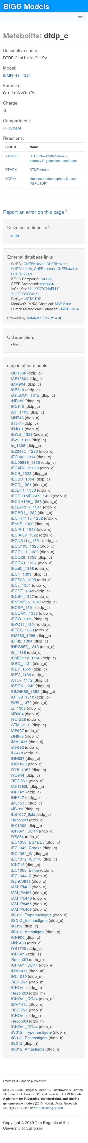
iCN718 (18, 864)
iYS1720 (19, 948)
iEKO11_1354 (24, 624)
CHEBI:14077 (56, 263)
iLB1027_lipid (23, 814)
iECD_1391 (22, 484)
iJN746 (18, 417)
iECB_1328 (22, 473)
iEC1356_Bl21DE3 (28, 842)
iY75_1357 (21, 769)
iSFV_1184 (21, 674)
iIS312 (17, 925)
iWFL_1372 (22, 702)
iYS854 (18, 836)
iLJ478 (17, 752)
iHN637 (18, 758)
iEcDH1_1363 (24, 490)
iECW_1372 (22, 618)
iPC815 (18, 406)
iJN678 (18, 736)
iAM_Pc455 (22, 903)
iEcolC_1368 (23, 568)
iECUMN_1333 (25, 613)
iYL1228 (19, 719)
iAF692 (18, 747)
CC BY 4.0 (52, 317)
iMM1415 (20, 741)
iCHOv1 (18, 791)
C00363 (46, 278)
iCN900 (18, 937)
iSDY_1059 (21, 669)
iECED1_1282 (24, 512)
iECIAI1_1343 (24, 529)
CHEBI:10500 (34, 263)
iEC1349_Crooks (27, 847)
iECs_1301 (21, 585)
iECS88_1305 (24, 579)
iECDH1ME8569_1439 (32, 495)
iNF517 (18, 797)
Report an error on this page (34, 211)
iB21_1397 (21, 439)
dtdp (15, 235)
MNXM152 (63, 303)
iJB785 (18, 808)
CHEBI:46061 (67, 268)
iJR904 (18, 713)
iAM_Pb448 (22, 898)
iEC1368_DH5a (25, 870)
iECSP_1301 (23, 607)
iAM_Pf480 (21, 886)
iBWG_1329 (22, 434)
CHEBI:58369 (21, 273)
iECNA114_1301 (26, 540)
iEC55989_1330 (26, 462)
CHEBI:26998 (44, 268)
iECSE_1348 (23, 590)
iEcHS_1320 (23, 523)
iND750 (18, 400)
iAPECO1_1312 (26, 395)
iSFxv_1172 (22, 680)
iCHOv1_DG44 (25, 831)
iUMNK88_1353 (26, 691)
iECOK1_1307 (24, 562)
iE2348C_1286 (25, 451)
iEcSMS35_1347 (26, 601)
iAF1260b (20, 786)
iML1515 (19, 803)
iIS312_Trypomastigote (32, 914)
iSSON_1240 (23, 685)
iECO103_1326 (25, 546)
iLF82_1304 (22, 641)
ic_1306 (18, 445)
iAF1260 (19, 378)
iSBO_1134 (22, 663)
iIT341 (17, 423)
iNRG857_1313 (25, 646)
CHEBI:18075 (21, 268)
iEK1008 (19, 825)
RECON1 (20, 780)
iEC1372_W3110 (27, 859)
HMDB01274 (69, 308)
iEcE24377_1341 (27, 507)
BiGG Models (26, 6)
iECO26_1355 (24, 557)
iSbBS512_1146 (26, 657)
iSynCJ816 (21, 881)
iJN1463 (19, 942)
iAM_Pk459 (22, 909)
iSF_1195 (20, 412)
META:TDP (32, 298)
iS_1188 (19, 652)
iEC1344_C (22, 875)
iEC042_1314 (24, 456)
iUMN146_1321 (17, 75)
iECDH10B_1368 (27, 501)
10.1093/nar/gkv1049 (49, 1108)
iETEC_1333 (23, 629)
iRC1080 (19, 763)
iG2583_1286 (23, 635)
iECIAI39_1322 (25, 535)
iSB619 (18, 389)
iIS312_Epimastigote (30, 920)
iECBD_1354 (23, 479)
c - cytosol (12, 128)
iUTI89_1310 (23, 697)
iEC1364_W (22, 853)
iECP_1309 (22, 574)
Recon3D (20, 819)
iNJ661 (18, 428)
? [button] (67, 211)
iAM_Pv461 (22, 892)
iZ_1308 (19, 708)
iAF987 (18, 730)
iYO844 (18, 775)
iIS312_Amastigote (28, 931)
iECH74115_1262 (27, 518)
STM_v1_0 (21, 724)
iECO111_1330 (25, 551)
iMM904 (18, 384)
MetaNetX (34, 317)
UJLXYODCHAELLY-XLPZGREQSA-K (35, 291)
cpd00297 (47, 283)
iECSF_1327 (23, 596)
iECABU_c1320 (25, 467)
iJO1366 (19, 373)
